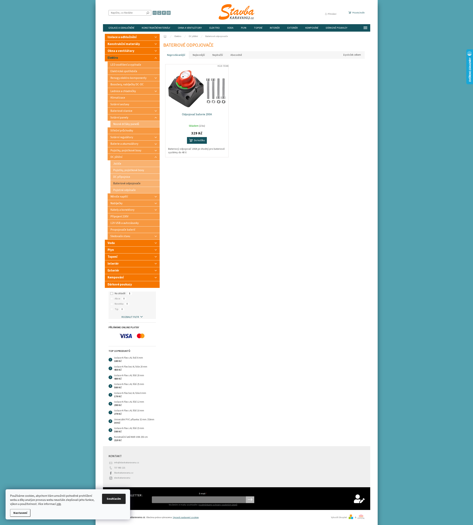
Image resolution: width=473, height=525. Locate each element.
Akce (120, 299)
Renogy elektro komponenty (128, 78)
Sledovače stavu (120, 236)
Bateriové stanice (121, 111)
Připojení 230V (119, 216)
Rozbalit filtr (130, 317)
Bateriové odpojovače (127, 183)
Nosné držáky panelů (126, 124)
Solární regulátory (121, 137)
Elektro (113, 58)
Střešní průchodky (121, 131)
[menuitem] (121, 28)
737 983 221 (119, 467)
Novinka (121, 304)
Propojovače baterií (122, 230)
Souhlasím (114, 499)
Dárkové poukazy (120, 284)
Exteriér (113, 270)
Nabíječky (116, 203)
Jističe (117, 164)
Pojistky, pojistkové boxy (125, 150)
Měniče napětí (119, 197)
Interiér (113, 263)
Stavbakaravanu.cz (123, 472)
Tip (119, 309)
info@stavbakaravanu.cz (126, 462)
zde (58, 504)
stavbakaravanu (122, 477)
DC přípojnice (121, 177)
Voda (111, 243)
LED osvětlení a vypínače (125, 65)
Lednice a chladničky (123, 91)
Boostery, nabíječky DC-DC (127, 84)
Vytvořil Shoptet (339, 517)
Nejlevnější (199, 55)
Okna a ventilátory (121, 51)
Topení (112, 257)
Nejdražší (217, 55)
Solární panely (119, 117)
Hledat (148, 12)
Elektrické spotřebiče (123, 71)
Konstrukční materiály (124, 44)
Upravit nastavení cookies (186, 517)
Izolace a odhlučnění (122, 37)
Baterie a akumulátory (124, 144)
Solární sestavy (119, 104)
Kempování (116, 277)
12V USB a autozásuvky (124, 223)
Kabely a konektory (122, 210)
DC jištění (116, 157)
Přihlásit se (250, 499)
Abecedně (236, 55)
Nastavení (20, 513)
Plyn (111, 250)
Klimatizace (117, 98)
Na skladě (122, 293)
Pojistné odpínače (124, 190)
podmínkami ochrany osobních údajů (218, 504)
